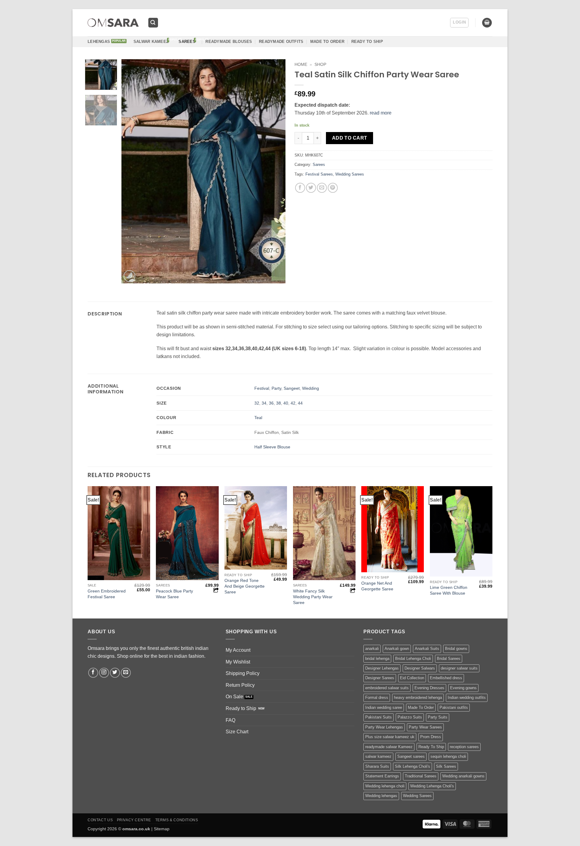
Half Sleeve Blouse (272, 446)
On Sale (234, 696)
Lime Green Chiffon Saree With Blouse (448, 590)
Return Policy (240, 685)
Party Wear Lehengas (384, 727)
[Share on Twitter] (311, 188)
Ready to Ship (241, 708)
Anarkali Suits (427, 648)
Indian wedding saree (383, 707)
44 (300, 403)
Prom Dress (430, 737)
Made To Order (421, 707)
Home (301, 64)
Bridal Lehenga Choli (413, 658)
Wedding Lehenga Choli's (432, 786)
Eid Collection (412, 678)
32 (256, 403)
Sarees (187, 41)
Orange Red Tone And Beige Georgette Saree (244, 586)
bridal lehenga (377, 658)
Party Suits (437, 717)
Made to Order (327, 41)
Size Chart (237, 731)
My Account (238, 650)
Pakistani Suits (378, 717)
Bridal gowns (456, 648)
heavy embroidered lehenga (418, 697)
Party (276, 388)
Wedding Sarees (349, 174)
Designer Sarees (379, 678)
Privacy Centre (134, 820)
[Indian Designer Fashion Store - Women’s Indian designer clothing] (113, 23)
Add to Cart (349, 137)
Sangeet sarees (411, 756)
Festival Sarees (319, 174)
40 (285, 403)
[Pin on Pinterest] (333, 188)
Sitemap (161, 828)
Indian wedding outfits (467, 697)
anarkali (372, 648)
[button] (153, 23)
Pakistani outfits (454, 707)
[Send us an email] (126, 673)
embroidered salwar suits (387, 688)
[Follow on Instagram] (104, 673)
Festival (261, 388)
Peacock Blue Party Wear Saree (174, 594)
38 (278, 403)
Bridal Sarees (448, 658)
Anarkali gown (397, 648)
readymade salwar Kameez (389, 746)
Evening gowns (463, 688)
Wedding (310, 388)
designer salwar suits (459, 668)
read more (381, 112)
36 (271, 403)
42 (293, 403)
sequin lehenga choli (448, 756)
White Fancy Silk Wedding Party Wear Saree (313, 597)
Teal (258, 417)
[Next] (274, 171)
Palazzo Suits (410, 717)
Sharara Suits (377, 766)
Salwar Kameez (151, 41)
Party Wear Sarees (425, 727)
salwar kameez (378, 756)
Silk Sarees (446, 766)
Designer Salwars (419, 668)
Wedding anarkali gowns (463, 776)
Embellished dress (446, 678)
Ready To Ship (367, 41)
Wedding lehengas (381, 795)
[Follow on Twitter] (115, 673)
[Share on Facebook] (300, 188)
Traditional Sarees (421, 776)
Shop (320, 64)
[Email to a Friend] (322, 188)
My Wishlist (238, 661)
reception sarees (464, 746)
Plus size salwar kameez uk (389, 737)
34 (264, 403)
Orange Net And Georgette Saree (377, 586)
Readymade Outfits (281, 41)
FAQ (230, 720)
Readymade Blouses (228, 41)
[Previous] (132, 171)
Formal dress (376, 697)
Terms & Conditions (176, 820)
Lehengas (99, 41)
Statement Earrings (382, 776)
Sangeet (292, 388)
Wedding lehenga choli (384, 786)
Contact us (100, 820)
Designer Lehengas (382, 668)
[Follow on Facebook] (93, 673)
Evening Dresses (429, 688)
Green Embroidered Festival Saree (107, 594)
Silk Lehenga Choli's (412, 766)
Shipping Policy (242, 673)
